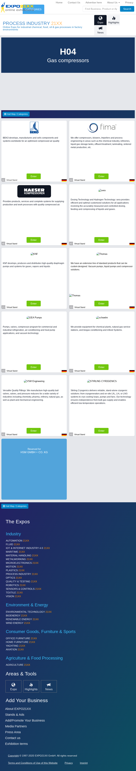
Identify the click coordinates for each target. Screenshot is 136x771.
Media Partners (16, 726)
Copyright (13, 755)
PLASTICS (15, 570)
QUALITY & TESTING (21, 581)
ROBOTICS (16, 585)
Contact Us (74, 2)
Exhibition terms (16, 744)
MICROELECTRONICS (22, 562)
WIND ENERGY (18, 623)
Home (59, 2)
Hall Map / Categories (17, 114)
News (100, 32)
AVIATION (15, 649)
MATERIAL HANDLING (22, 555)
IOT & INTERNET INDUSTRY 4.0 (28, 548)
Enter (34, 176)
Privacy (129, 2)
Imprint (84, 762)
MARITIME (15, 551)
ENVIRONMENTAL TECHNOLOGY (29, 611)
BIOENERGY (16, 615)
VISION (13, 596)
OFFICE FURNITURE (21, 638)
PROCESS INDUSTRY (32, 23)
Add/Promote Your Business (25, 720)
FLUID (13, 544)
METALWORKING (19, 559)
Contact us (12, 738)
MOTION (14, 566)
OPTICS (14, 577)
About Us (112, 2)
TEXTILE (14, 592)
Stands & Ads (14, 714)
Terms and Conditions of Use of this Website (33, 762)
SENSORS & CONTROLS (23, 588)
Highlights (113, 22)
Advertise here (94, 2)
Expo (100, 22)
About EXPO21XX (18, 709)
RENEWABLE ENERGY (22, 619)
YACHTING (15, 645)
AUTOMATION (17, 540)
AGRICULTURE (18, 664)
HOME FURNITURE (20, 642)
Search (127, 8)
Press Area (13, 732)
